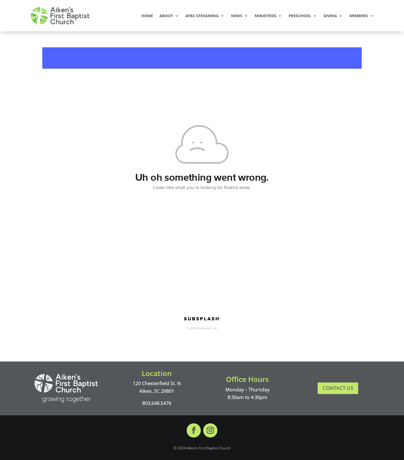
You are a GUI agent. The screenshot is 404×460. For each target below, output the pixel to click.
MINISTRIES (265, 15)
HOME (147, 15)
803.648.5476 (156, 403)
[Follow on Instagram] (210, 430)
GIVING (330, 15)
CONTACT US (338, 388)
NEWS (236, 15)
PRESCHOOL (300, 15)
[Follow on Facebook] (194, 430)
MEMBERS (358, 15)
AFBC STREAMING (202, 15)
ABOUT (166, 15)
